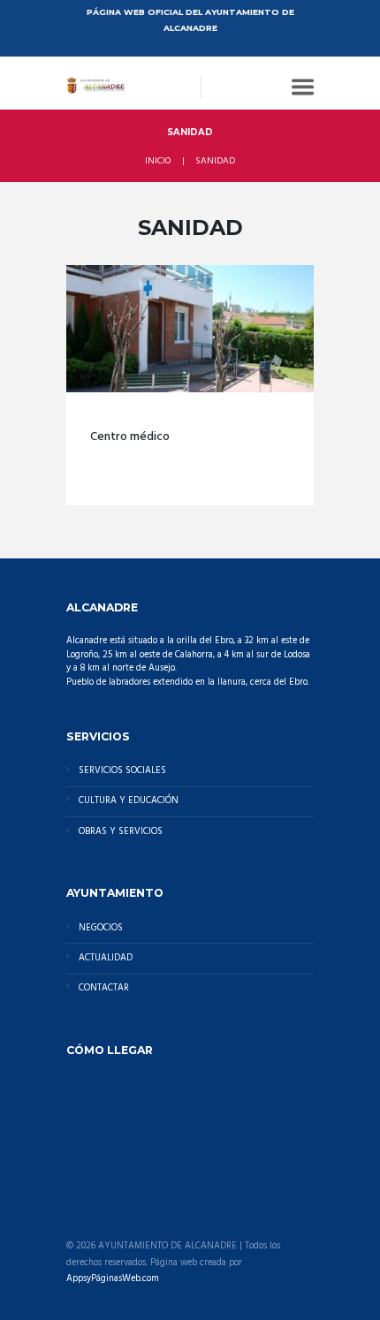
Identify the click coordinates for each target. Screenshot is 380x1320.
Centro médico (130, 437)
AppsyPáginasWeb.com (112, 1279)
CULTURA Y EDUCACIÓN (129, 800)
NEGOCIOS (101, 928)
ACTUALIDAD (106, 958)
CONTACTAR (104, 988)
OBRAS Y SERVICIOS (121, 831)
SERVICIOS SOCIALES (122, 770)
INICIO (158, 162)
